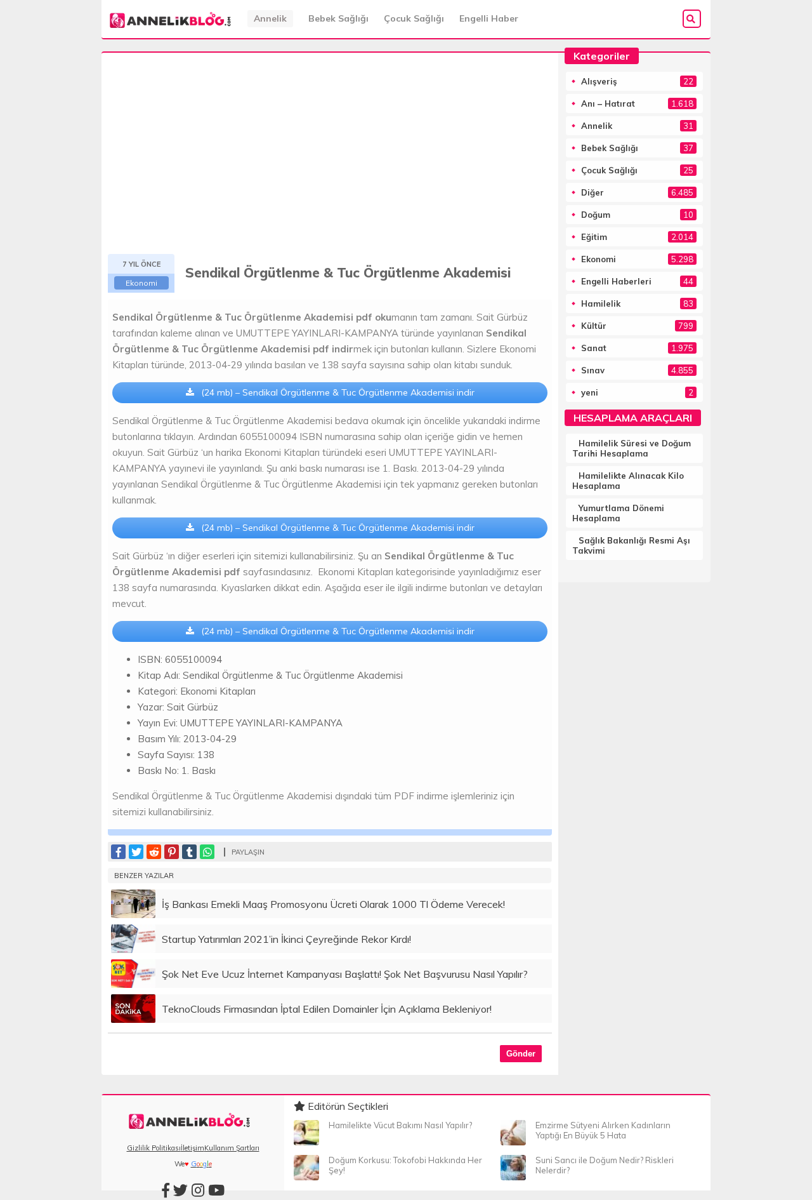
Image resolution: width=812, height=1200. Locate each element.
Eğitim (594, 237)
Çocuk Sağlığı (414, 18)
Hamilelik (600, 303)
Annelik (270, 18)
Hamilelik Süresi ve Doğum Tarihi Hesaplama (631, 448)
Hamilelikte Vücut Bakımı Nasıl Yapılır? (400, 1125)
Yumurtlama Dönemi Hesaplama (618, 513)
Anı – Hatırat (608, 103)
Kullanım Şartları (231, 1147)
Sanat (593, 348)
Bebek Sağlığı (338, 18)
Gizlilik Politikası (154, 1147)
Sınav (593, 370)
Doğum (595, 215)
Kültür (593, 326)
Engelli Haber (488, 18)
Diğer (592, 192)
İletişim (192, 1147)
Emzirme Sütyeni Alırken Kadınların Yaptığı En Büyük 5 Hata (603, 1130)
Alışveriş (599, 81)
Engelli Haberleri (616, 281)
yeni (589, 392)
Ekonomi (141, 283)
